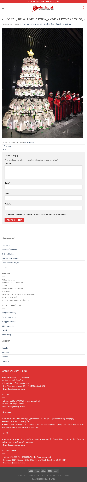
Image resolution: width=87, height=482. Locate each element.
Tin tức (60, 475)
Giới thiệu (6, 245)
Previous (6, 146)
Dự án (4, 267)
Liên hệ (4, 330)
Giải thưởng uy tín (9, 317)
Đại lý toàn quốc (8, 326)
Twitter (5, 357)
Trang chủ (22, 475)
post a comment (29, 142)
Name (7, 183)
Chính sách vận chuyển (10, 263)
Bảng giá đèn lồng (9, 321)
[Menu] (3, 8)
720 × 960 (25, 24)
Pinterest (5, 361)
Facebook (6, 352)
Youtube (5, 348)
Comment (8, 163)
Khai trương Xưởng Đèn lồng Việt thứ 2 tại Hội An (51, 24)
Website (8, 204)
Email (7, 193)
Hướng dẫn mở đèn (9, 249)
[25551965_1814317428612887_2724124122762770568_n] (42, 83)
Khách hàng (6, 335)
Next (5, 149)
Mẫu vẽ (52, 475)
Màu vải (45, 475)
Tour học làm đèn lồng (10, 258)
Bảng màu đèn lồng (9, 313)
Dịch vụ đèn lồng (8, 254)
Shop (39, 475)
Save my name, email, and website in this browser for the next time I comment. (38, 214)
